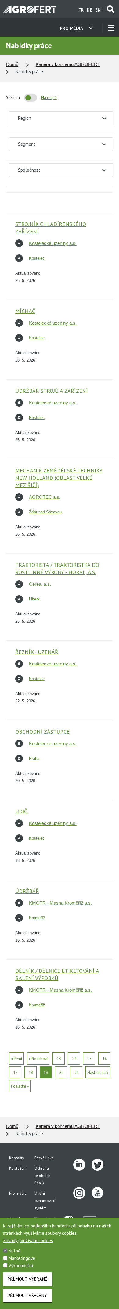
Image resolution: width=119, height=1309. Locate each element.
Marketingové (22, 1258)
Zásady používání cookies (28, 1240)
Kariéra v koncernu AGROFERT (68, 64)
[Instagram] (82, 1193)
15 (89, 1058)
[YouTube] (101, 1193)
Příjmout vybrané (27, 1279)
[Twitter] (101, 1165)
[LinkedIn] (82, 1165)
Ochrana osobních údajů (42, 1176)
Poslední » (20, 1086)
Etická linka (44, 1158)
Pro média (18, 1193)
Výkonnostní (21, 1265)
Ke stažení (18, 1168)
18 (31, 1072)
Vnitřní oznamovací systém (45, 1201)
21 (76, 1072)
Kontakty (16, 1158)
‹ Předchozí (38, 1058)
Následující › (97, 1072)
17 (15, 1072)
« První (16, 1058)
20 (61, 1072)
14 (74, 1058)
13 (59, 1058)
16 (105, 1058)
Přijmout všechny (27, 1295)
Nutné (14, 1251)
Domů (12, 64)
